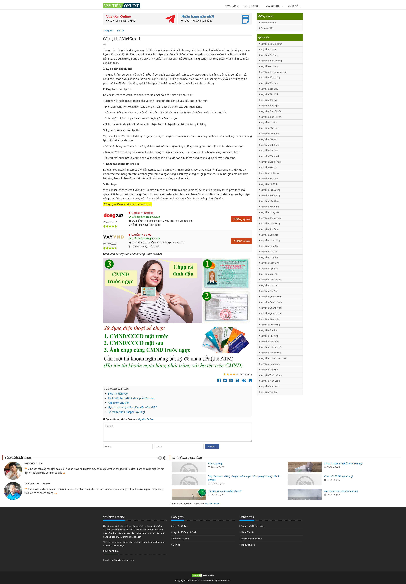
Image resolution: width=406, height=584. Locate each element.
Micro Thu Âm (248, 532)
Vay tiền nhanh (268, 22)
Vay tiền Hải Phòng (270, 195)
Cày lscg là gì (215, 463)
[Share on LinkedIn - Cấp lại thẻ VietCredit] (230, 380)
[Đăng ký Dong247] (113, 215)
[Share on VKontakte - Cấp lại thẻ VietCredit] (243, 380)
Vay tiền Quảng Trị (269, 319)
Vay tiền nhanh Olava (251, 538)
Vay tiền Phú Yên (269, 291)
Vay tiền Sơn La (268, 330)
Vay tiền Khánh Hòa (270, 218)
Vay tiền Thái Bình (269, 341)
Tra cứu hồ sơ (248, 545)
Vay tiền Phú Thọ (269, 285)
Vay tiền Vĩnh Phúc (270, 386)
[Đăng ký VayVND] (113, 237)
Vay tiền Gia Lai (268, 167)
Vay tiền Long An (269, 257)
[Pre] (160, 458)
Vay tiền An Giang (269, 66)
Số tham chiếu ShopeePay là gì (126, 412)
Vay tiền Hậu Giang (270, 201)
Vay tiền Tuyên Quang (271, 375)
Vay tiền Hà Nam (269, 178)
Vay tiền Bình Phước (270, 111)
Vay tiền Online (145, 419)
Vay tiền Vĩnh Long (270, 380)
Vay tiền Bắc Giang (270, 77)
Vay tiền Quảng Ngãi (271, 307)
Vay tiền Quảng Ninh (271, 313)
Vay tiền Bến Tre (268, 100)
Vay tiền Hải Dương (270, 190)
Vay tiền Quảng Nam (271, 302)
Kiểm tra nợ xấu (181, 538)
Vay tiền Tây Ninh (269, 336)
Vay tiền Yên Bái (268, 392)
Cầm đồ (293, 6)
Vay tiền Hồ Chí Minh (271, 44)
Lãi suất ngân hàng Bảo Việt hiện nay (343, 463)
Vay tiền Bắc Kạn (269, 83)
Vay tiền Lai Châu (269, 234)
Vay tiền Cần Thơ (269, 128)
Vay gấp (230, 6)
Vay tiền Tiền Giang (270, 364)
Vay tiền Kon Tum (269, 229)
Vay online (273, 6)
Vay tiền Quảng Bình (271, 296)
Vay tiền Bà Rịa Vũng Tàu (273, 72)
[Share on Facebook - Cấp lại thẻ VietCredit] (218, 380)
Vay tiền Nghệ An (269, 268)
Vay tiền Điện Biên (269, 150)
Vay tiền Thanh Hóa (270, 352)
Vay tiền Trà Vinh (269, 369)
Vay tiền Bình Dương (271, 60)
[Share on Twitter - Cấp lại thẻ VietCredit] (224, 380)
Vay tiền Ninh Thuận (270, 279)
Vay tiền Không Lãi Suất (185, 532)
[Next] (164, 458)
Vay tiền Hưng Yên (270, 212)
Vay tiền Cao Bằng (269, 133)
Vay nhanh (251, 6)
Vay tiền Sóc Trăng (270, 324)
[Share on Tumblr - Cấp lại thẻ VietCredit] (249, 380)
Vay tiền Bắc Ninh (269, 94)
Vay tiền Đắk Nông (269, 145)
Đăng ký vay (242, 219)
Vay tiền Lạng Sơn (269, 246)
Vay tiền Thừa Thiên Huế (273, 358)
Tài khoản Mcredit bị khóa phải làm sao (131, 398)
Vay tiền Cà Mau (268, 122)
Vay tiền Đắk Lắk (269, 139)
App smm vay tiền (118, 402)
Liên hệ (176, 545)
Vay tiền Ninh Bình (269, 274)
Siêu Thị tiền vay (118, 393)
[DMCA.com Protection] (203, 575)
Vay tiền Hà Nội (268, 49)
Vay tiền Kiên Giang (270, 223)
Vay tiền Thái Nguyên (271, 347)
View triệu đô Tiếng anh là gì (338, 476)
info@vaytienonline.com (122, 560)
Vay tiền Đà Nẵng (269, 55)
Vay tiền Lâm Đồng (270, 240)
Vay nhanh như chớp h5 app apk (341, 491)
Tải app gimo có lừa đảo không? (224, 491)
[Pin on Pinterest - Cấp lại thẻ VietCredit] (236, 380)
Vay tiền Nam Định (269, 263)
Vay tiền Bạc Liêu (269, 88)
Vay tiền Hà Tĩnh (269, 184)
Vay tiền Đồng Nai (269, 156)
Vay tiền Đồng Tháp (270, 161)
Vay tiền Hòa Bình (269, 206)
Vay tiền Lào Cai (268, 251)
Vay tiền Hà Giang (269, 173)
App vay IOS (266, 28)
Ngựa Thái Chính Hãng (252, 526)
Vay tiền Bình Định (269, 105)
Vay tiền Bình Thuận (270, 117)
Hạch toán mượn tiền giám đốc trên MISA (132, 407)
